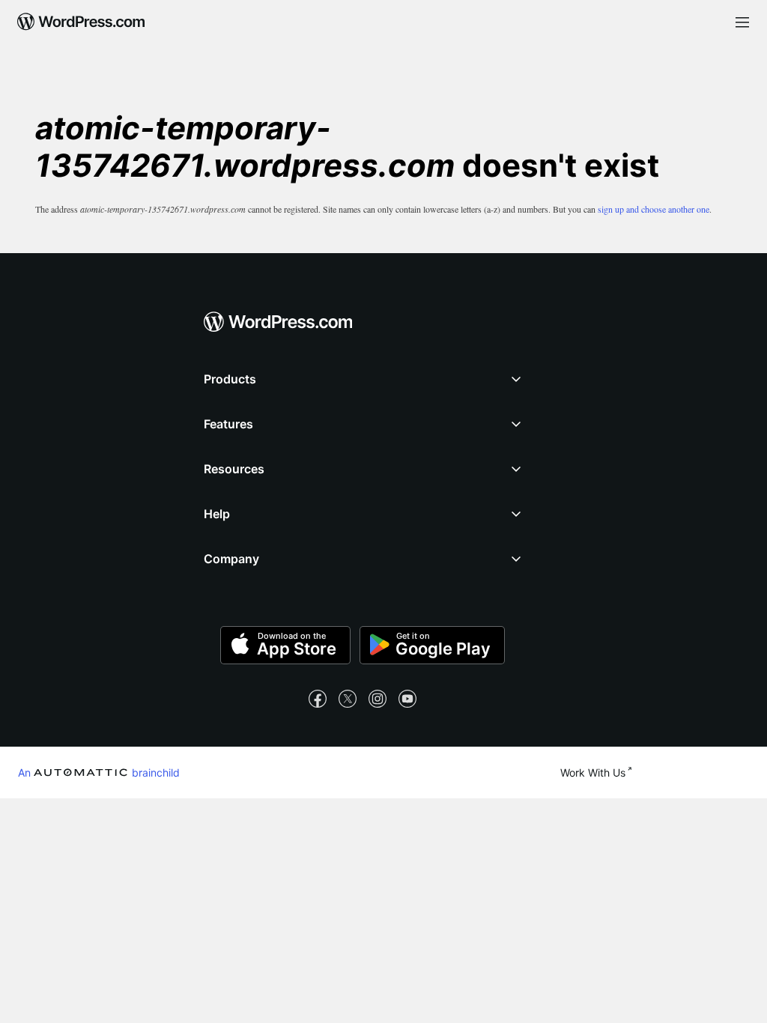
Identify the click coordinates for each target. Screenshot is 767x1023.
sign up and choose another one (653, 209)
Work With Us (592, 772)
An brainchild (99, 772)
